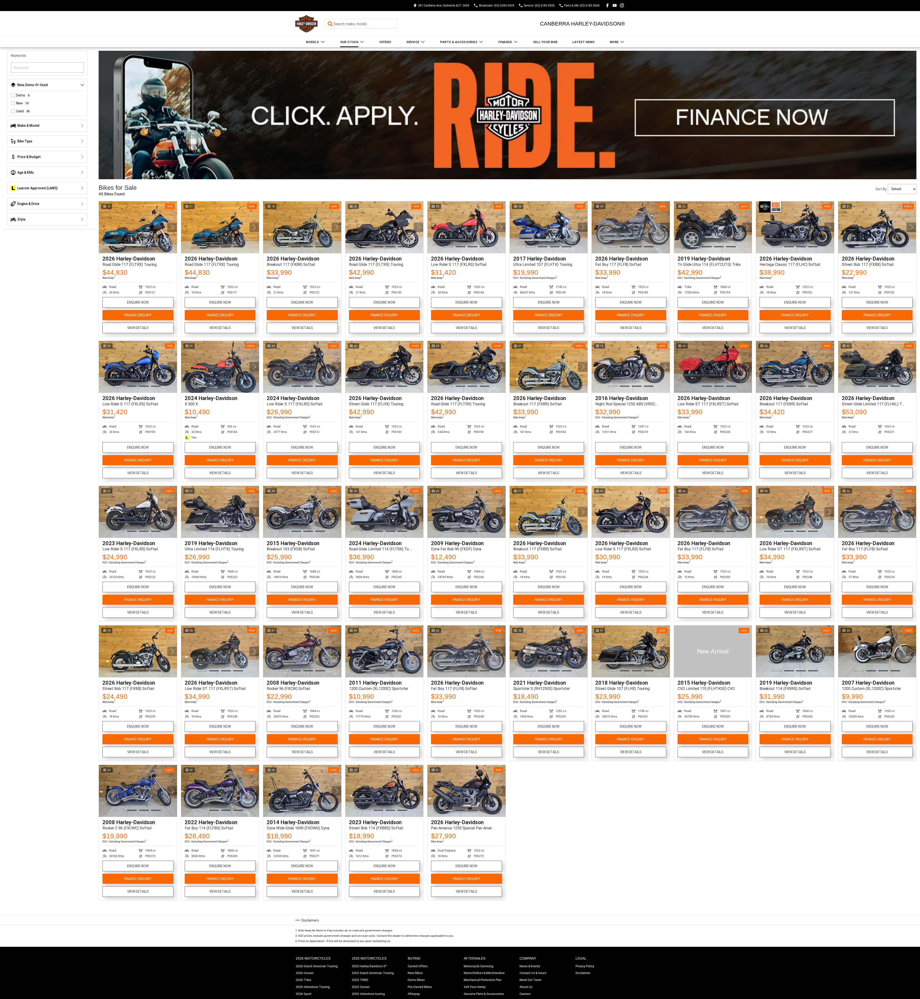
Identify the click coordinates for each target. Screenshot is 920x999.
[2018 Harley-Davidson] (631, 651)
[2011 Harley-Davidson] (384, 651)
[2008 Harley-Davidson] (302, 651)
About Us (526, 987)
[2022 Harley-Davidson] (220, 791)
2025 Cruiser (361, 987)
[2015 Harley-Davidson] (302, 512)
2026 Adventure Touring (313, 987)
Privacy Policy (585, 966)
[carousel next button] (172, 227)
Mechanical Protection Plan (482, 980)
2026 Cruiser (305, 973)
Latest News (583, 42)
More (614, 42)
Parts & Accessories (458, 42)
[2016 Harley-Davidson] (631, 367)
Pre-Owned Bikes (420, 987)
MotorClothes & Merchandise (484, 973)
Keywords (18, 55)
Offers (385, 42)
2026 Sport (303, 994)
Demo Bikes (416, 980)
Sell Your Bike (545, 42)
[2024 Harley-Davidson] (220, 367)
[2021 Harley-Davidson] (549, 651)
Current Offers (418, 966)
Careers (525, 994)
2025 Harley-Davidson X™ (369, 966)
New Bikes (415, 973)
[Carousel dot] (120, 246)
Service (412, 42)
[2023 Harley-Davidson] (138, 512)
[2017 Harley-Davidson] (549, 227)
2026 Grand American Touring (317, 966)
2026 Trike (303, 980)
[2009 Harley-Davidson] (466, 512)
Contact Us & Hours (533, 973)
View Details (138, 328)
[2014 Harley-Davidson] (302, 791)
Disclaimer (583, 973)
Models (312, 42)
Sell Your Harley (475, 987)
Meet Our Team (530, 980)
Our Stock (349, 42)
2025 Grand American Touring (373, 973)
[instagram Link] (622, 5)
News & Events (530, 966)
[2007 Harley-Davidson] (877, 651)
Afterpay (414, 994)
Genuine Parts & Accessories (484, 994)
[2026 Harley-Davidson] (138, 227)
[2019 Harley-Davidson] (713, 227)
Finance (505, 42)
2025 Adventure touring (368, 994)
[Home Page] (306, 24)
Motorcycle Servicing (478, 966)
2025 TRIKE (360, 980)
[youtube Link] (615, 5)
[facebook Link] (607, 5)
